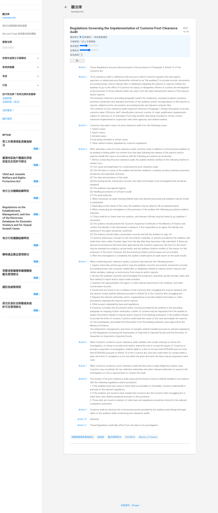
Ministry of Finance (148, 437)
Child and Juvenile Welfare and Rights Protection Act (14, 178)
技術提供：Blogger (130, 505)
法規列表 (7, 98)
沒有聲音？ (8, 110)
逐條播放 (86, 37)
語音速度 (74, 46)
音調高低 (74, 50)
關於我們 (7, 118)
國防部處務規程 (11, 287)
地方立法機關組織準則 (15, 190)
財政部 (100, 437)
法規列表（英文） (11, 102)
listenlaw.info (9, 17)
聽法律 (76, 7)
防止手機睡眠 (88, 41)
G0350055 (130, 437)
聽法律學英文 (114, 437)
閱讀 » (37, 148)
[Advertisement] (130, 477)
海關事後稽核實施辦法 (82, 437)
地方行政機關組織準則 (15, 238)
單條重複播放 (100, 37)
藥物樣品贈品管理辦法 (15, 254)
